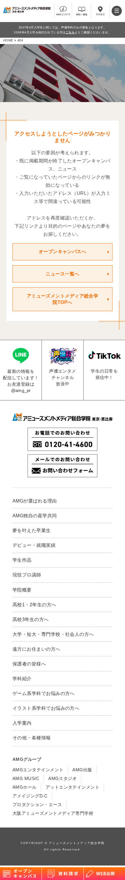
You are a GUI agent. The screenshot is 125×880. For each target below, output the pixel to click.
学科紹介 (22, 678)
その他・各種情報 (31, 737)
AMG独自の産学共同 (34, 515)
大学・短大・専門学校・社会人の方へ (53, 634)
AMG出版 (82, 769)
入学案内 (22, 722)
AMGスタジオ (62, 778)
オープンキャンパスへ (63, 251)
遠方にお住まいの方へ (36, 649)
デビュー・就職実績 (34, 545)
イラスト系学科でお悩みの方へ (45, 708)
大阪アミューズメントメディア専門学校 (52, 813)
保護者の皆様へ (29, 663)
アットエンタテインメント (72, 787)
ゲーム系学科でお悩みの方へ (43, 693)
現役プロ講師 (26, 574)
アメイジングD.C (29, 795)
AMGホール (24, 787)
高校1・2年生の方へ (34, 604)
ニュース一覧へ (62, 273)
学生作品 (22, 560)
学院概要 (22, 589)
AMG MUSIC (25, 778)
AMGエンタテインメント (37, 769)
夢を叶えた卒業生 (31, 530)
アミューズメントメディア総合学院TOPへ (63, 299)
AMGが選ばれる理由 (34, 500)
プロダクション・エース (37, 804)
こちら (70, 32)
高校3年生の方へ (30, 619)
